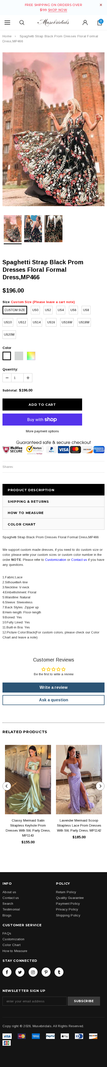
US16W (67, 322)
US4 (61, 310)
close (101, 5)
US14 (37, 322)
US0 (35, 310)
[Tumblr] (58, 972)
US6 (73, 310)
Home (6, 36)
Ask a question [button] (53, 700)
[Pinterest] (46, 972)
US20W (9, 334)
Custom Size (14, 310)
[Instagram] (33, 972)
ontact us (80, 560)
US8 (86, 310)
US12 (22, 322)
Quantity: (10, 369)
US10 (8, 322)
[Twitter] (19, 972)
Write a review (53, 687)
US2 (48, 310)
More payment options (42, 431)
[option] (53, 129)
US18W (84, 322)
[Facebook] (6, 972)
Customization (55, 560)
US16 (51, 322)
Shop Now (57, 10)
